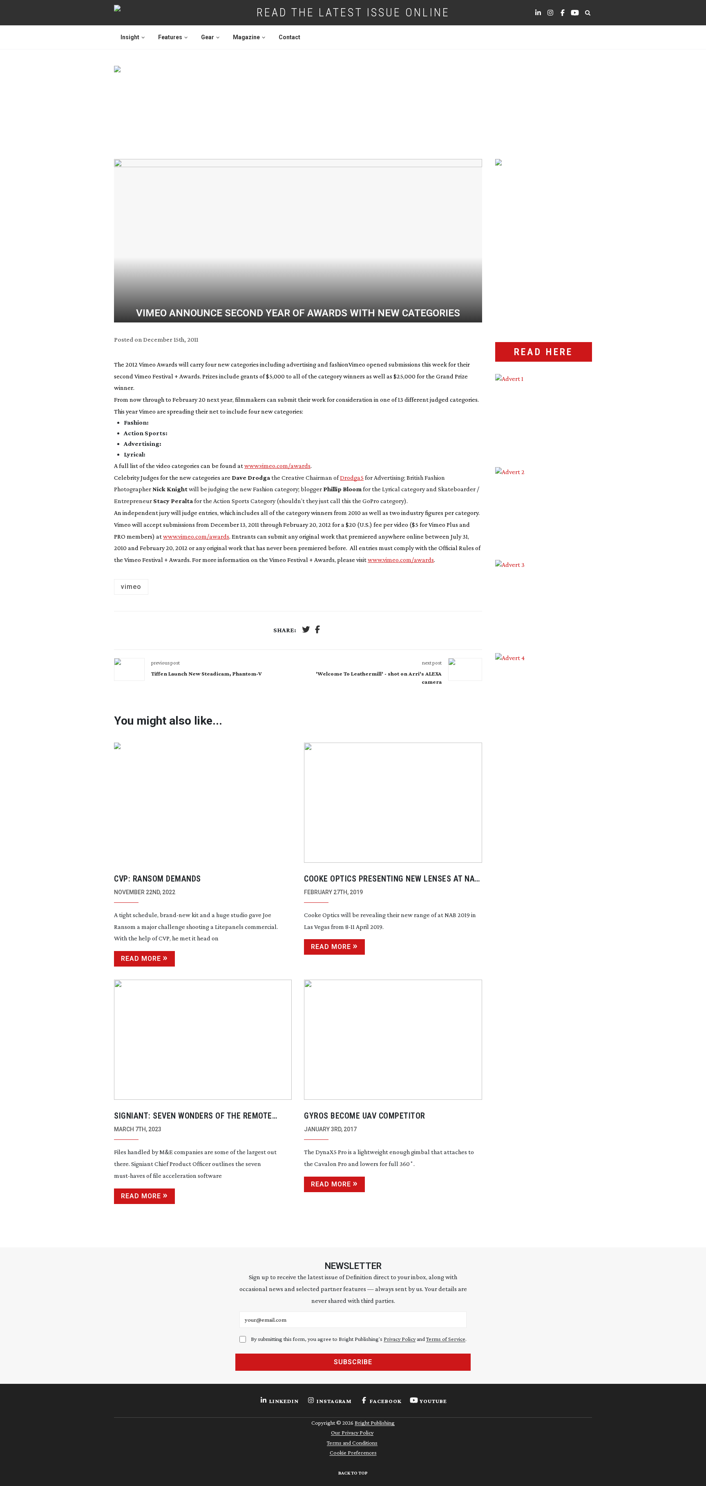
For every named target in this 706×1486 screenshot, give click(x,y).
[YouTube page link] (575, 13)
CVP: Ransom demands (157, 879)
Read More (141, 958)
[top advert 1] (353, 102)
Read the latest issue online (353, 12)
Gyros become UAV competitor (364, 1116)
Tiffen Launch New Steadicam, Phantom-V (206, 673)
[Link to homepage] (143, 12)
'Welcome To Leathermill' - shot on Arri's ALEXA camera (378, 677)
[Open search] (587, 12)
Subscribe (353, 1362)
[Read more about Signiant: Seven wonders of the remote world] (203, 1040)
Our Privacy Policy (352, 1432)
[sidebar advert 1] (543, 414)
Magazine (246, 37)
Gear (207, 37)
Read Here (543, 352)
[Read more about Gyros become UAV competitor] (393, 1040)
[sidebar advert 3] (543, 600)
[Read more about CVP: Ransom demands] (203, 803)
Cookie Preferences (353, 1452)
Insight (130, 37)
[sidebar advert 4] (543, 750)
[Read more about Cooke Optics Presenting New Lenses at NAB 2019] (393, 803)
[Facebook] (317, 630)
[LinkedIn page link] (538, 13)
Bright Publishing (375, 1422)
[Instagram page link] (550, 13)
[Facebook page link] (563, 13)
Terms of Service (445, 1339)
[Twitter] (306, 630)
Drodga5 (352, 477)
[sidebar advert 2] (543, 507)
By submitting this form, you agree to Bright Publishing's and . (359, 1339)
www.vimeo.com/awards (277, 465)
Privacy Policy (400, 1339)
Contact (289, 37)
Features (170, 37)
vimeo (131, 587)
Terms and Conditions (352, 1442)
